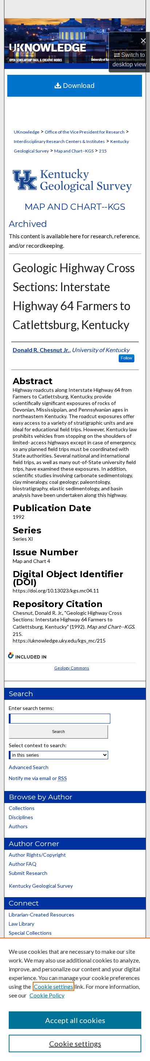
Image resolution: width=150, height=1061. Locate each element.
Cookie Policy (46, 995)
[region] (75, 999)
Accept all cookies (75, 1020)
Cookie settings (53, 986)
